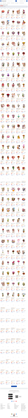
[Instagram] (14, 401)
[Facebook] (11, 401)
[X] (13, 401)
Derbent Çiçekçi (7, 4)
